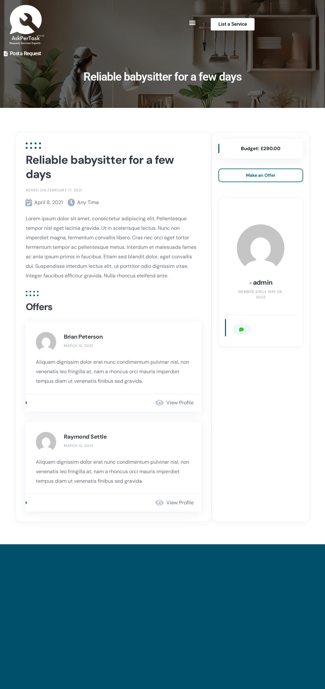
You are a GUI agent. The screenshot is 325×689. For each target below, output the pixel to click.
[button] (192, 22)
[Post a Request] (5, 53)
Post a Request (25, 53)
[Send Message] (241, 329)
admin (262, 282)
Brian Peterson (83, 337)
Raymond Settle (85, 437)
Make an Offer (260, 175)
